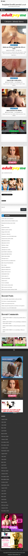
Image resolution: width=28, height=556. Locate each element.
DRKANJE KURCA (6, 240)
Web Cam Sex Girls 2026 (7, 285)
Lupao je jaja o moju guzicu (14, 80)
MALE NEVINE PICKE (7, 254)
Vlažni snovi (4, 280)
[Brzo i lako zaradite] (12, 377)
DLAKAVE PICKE (5, 227)
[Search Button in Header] (27, 10)
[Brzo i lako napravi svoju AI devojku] (12, 190)
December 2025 (5, 442)
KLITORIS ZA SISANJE (7, 251)
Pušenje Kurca (5, 258)
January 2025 (4, 473)
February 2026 (4, 436)
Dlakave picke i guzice (7, 229)
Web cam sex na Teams (7, 287)
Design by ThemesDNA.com (14, 554)
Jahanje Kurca (14, 45)
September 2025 (5, 450)
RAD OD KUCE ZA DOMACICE (8, 260)
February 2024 (4, 505)
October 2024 (4, 482)
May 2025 (3, 462)
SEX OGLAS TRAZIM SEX (7, 262)
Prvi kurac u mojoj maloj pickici (9, 301)
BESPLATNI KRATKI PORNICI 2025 (10, 220)
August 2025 (4, 453)
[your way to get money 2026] (14, 17)
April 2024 (3, 499)
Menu (4, 1)
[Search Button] (14, 350)
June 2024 (3, 493)
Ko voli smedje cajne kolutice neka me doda (12, 299)
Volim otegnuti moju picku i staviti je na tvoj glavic (13, 305)
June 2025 (3, 459)
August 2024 (4, 488)
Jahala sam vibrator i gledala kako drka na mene (14, 47)
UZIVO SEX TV (5, 276)
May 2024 (3, 496)
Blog (3, 225)
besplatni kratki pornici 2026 (14, 4)
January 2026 (4, 439)
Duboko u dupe (5, 245)
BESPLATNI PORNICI (11, 50)
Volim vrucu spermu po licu (8, 303)
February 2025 (4, 470)
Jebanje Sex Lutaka (6, 249)
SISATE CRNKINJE (6, 267)
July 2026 (3, 422)
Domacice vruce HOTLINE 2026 (9, 236)
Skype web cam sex (6, 271)
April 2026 (3, 430)
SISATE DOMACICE (6, 269)
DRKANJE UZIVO (6, 243)
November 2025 (5, 445)
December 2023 (5, 510)
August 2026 (4, 419)
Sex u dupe (4, 265)
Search (3, 207)
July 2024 (3, 490)
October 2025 (4, 447)
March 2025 (4, 467)
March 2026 (4, 433)
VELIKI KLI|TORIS (6, 278)
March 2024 (4, 502)
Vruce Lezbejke (5, 282)
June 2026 (3, 425)
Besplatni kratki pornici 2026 (8, 223)
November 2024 (5, 479)
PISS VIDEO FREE (6, 256)
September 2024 (5, 485)
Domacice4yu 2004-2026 (7, 238)
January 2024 (4, 507)
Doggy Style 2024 (6, 231)
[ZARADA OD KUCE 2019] (12, 413)
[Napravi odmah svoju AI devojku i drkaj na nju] (12, 164)
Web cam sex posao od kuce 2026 (9, 289)
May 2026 (3, 427)
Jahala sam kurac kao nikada (14, 110)
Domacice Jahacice (6, 234)
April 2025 (3, 465)
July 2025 (3, 456)
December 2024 (5, 476)
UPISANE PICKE (5, 274)
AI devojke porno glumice (7, 218)
